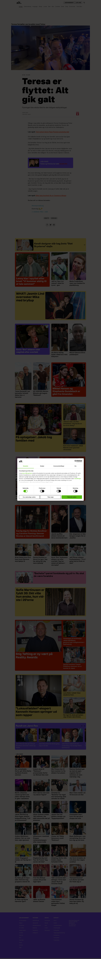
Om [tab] (75, 466)
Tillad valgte (50, 497)
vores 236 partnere (27, 473)
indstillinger (77, 478)
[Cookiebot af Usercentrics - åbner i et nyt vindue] (75, 461)
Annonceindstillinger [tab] (58, 466)
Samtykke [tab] (25, 466)
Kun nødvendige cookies (29, 497)
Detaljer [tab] (42, 466)
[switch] (42, 491)
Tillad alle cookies (71, 497)
